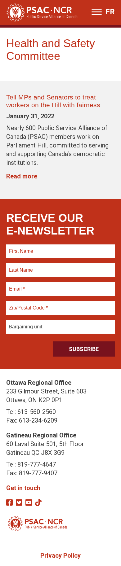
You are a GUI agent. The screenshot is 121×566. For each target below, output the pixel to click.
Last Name (20, 266)
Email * (16, 285)
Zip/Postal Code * (27, 304)
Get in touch (23, 488)
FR (110, 11)
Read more (21, 176)
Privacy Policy (60, 555)
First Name (21, 247)
